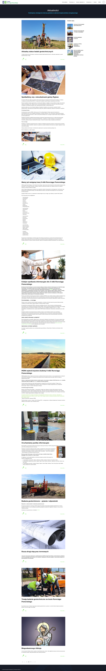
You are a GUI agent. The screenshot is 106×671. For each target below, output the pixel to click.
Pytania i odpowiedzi (80, 2)
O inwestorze (88, 2)
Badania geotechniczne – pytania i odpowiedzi (40, 501)
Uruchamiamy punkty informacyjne (35, 443)
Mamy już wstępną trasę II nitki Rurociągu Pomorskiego (43, 182)
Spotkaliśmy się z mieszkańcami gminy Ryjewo (40, 97)
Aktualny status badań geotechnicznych (37, 51)
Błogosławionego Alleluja (31, 648)
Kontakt (95, 2)
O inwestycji (71, 2)
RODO (99, 2)
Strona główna (64, 2)
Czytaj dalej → (62, 59)
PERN (51, 289)
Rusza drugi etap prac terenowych (35, 551)
